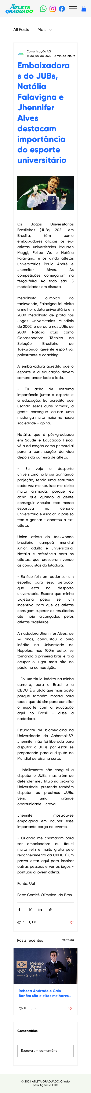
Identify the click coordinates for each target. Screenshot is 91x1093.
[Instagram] (52, 9)
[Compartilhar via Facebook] (19, 909)
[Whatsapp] (43, 9)
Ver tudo (68, 939)
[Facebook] (62, 9)
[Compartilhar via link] (50, 909)
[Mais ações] (71, 53)
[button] (83, 8)
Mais (41, 30)
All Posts (21, 30)
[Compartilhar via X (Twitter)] (30, 909)
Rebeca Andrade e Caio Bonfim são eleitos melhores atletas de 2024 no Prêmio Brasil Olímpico (44, 993)
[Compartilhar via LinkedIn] (40, 909)
